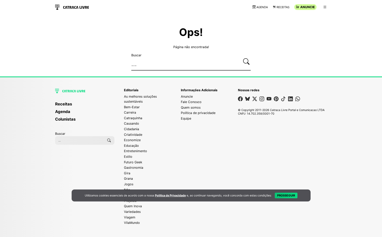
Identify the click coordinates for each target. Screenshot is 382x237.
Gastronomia (133, 168)
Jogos (128, 184)
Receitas (283, 7)
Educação (131, 146)
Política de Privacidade (170, 195)
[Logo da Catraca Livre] (72, 7)
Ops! (191, 32)
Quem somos (191, 107)
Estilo (128, 157)
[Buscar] (246, 61)
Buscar (136, 55)
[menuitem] (84, 106)
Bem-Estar (132, 107)
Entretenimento (135, 151)
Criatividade (133, 135)
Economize (132, 140)
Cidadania (131, 129)
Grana (128, 178)
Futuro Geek (133, 162)
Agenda (262, 7)
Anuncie (307, 7)
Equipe (186, 118)
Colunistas (65, 119)
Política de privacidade (198, 113)
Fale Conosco (191, 102)
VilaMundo (132, 223)
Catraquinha (133, 118)
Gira (127, 173)
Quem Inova (133, 206)
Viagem (129, 217)
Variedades (132, 212)
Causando (131, 123)
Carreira (130, 112)
